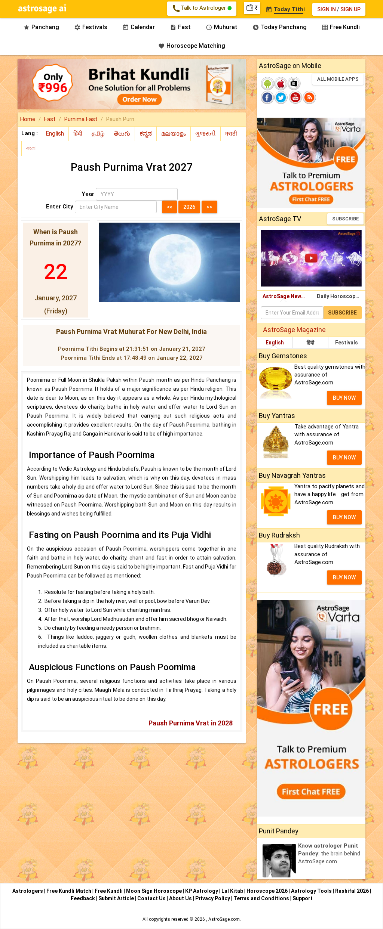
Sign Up (350, 9)
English (275, 343)
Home (27, 119)
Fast (180, 27)
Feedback (83, 898)
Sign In (326, 9)
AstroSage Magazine (294, 330)
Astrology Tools (312, 891)
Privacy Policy (213, 898)
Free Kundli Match (69, 891)
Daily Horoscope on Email (341, 296)
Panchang (41, 27)
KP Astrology (202, 891)
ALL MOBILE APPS (338, 79)
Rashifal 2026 (352, 891)
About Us (181, 898)
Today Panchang (279, 27)
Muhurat (222, 27)
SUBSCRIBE (345, 219)
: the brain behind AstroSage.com (329, 853)
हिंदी (310, 343)
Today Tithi (285, 9)
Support (302, 898)
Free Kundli (341, 27)
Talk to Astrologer (199, 8)
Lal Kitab (232, 891)
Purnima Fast (80, 119)
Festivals (90, 27)
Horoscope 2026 (267, 891)
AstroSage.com (224, 919)
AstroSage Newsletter (287, 296)
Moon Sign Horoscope (154, 891)
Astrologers (28, 891)
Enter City (59, 206)
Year (88, 194)
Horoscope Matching (191, 45)
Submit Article (116, 898)
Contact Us (152, 898)
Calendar (138, 27)
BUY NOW (344, 398)
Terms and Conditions (261, 898)
